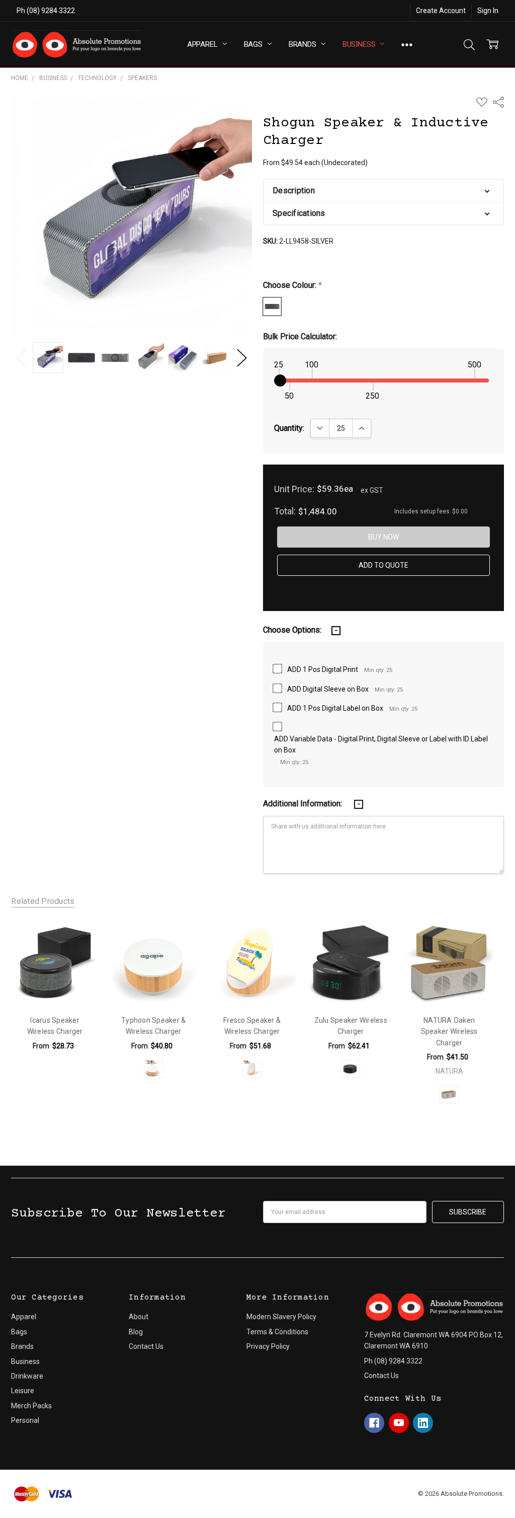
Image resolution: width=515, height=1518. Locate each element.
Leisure (22, 1391)
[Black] (350, 1068)
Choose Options (55, 985)
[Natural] (449, 1094)
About (138, 1317)
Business (360, 44)
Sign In (487, 11)
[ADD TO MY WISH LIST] (80, 937)
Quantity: (289, 428)
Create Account (441, 11)
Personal (25, 1420)
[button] (383, 191)
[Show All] (407, 44)
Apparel (203, 44)
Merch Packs (31, 1406)
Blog (136, 1332)
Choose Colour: (292, 285)
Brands (303, 44)
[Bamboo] (153, 1068)
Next (242, 357)
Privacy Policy (268, 1346)
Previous (21, 357)
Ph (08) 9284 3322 (46, 11)
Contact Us (146, 1346)
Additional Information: (303, 803)
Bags (254, 44)
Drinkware (27, 1376)
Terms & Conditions (277, 1332)
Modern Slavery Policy (281, 1317)
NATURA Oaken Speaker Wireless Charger (449, 1031)
